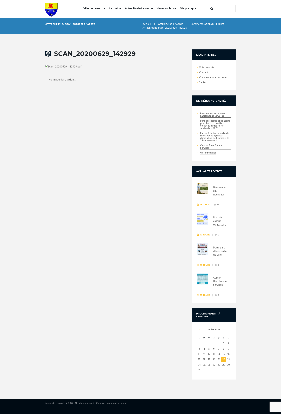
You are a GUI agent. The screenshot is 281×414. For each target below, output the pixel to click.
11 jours (205, 204)
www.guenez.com (116, 403)
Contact (203, 72)
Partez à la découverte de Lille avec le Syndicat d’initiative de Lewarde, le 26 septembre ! (214, 137)
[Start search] (211, 8)
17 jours (205, 235)
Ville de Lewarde (94, 8)
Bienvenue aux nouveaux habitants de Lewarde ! (213, 115)
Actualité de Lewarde (139, 8)
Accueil (146, 24)
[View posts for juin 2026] (199, 329)
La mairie (115, 8)
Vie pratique (188, 8)
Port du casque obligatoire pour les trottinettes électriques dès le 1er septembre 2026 (215, 125)
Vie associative (166, 8)
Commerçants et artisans (213, 77)
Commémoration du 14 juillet (207, 24)
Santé (202, 82)
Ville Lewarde (206, 68)
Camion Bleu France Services (211, 146)
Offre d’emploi (208, 153)
